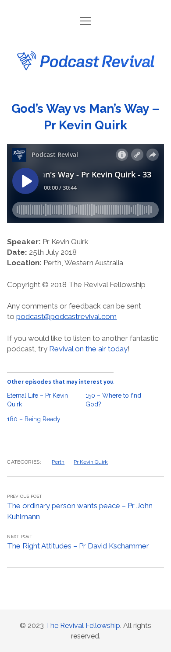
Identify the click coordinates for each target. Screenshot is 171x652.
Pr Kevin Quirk (91, 462)
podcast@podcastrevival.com (66, 316)
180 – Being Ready (34, 419)
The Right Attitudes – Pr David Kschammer (78, 545)
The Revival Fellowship (83, 625)
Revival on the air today (88, 348)
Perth (58, 462)
